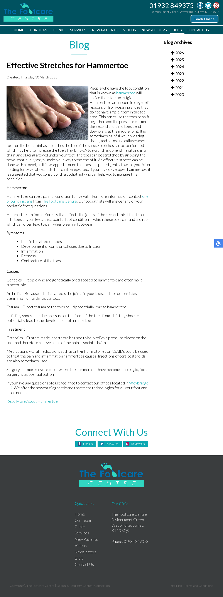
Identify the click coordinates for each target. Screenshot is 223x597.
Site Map (176, 585)
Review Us (138, 444)
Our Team (39, 30)
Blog (177, 30)
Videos (129, 30)
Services (78, 30)
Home (19, 30)
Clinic (58, 30)
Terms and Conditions (198, 585)
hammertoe (125, 92)
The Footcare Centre (59, 201)
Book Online (204, 19)
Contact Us (198, 30)
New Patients (105, 30)
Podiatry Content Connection (90, 585)
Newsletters (154, 30)
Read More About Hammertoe (32, 401)
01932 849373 (171, 5)
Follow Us (111, 444)
